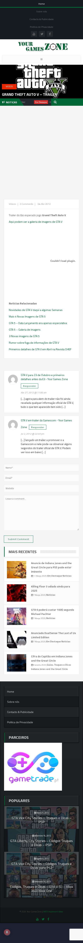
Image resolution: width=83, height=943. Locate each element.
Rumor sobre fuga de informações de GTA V (34, 343)
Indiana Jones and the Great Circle (49, 669)
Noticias (67, 576)
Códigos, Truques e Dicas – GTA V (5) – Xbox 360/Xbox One (41, 888)
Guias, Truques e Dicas (59, 665)
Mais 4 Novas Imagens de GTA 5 (27, 316)
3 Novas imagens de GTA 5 (24, 336)
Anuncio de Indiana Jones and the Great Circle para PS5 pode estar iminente (51, 567)
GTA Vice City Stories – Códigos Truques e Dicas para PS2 (41, 865)
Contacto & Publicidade (42, 19)
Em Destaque (34, 102)
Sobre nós (41, 11)
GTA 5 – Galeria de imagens (25, 329)
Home (41, 4)
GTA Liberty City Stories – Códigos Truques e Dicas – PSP (41, 842)
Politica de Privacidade (41, 27)
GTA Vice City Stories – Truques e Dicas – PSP (41, 820)
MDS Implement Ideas (53, 911)
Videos (9, 86)
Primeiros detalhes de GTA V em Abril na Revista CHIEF (40, 349)
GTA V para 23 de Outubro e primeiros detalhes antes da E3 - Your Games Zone (44, 377)
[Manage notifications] (7, 932)
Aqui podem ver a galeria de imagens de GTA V (35, 222)
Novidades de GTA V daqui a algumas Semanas (36, 310)
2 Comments (26, 204)
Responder (29, 386)
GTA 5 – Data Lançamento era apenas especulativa (38, 323)
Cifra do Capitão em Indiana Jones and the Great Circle (51, 658)
